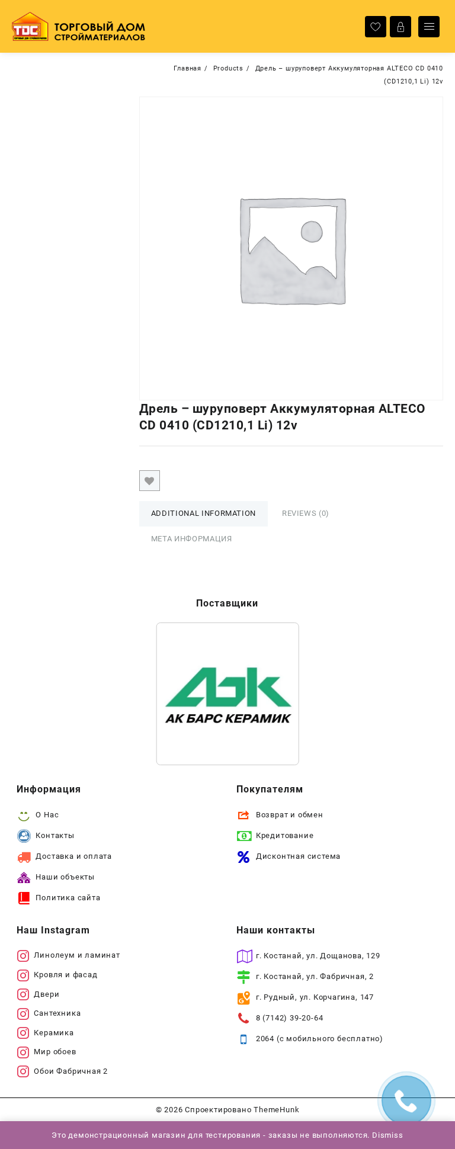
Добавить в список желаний (149, 480)
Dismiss (387, 1135)
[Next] (274, 694)
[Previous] (181, 694)
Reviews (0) (305, 513)
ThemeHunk (276, 1109)
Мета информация (191, 538)
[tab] (203, 514)
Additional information (203, 513)
